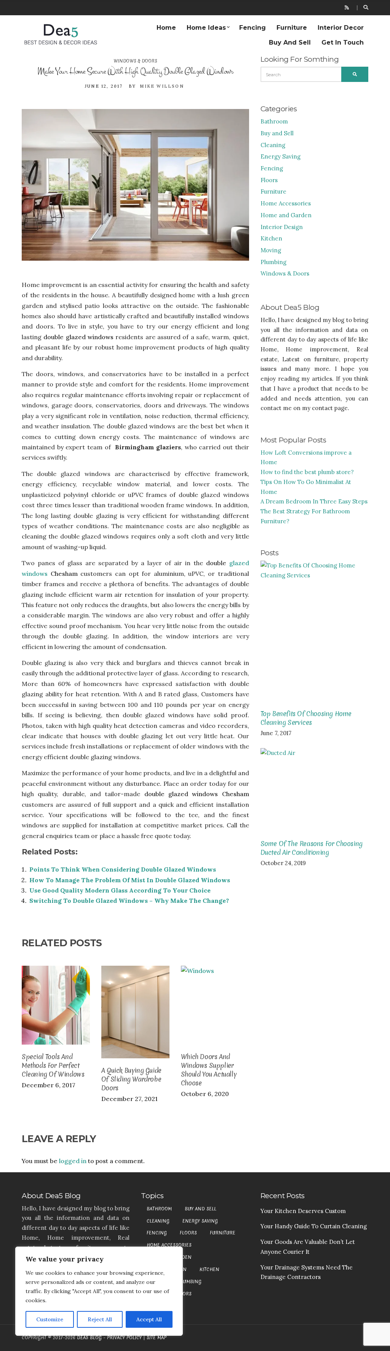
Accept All (149, 1319)
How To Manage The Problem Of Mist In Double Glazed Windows (129, 880)
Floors (269, 180)
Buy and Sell (290, 42)
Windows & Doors (135, 61)
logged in (72, 1161)
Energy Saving (280, 156)
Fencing (252, 27)
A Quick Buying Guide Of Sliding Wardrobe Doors (131, 1079)
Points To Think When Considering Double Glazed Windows (122, 869)
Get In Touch (342, 42)
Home (166, 27)
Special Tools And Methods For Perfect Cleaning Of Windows (53, 1065)
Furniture (292, 27)
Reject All (100, 1319)
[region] (99, 1291)
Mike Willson (162, 86)
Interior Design (282, 227)
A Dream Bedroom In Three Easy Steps (314, 501)
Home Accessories (286, 203)
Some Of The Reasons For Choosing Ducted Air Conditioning (312, 848)
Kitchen (271, 238)
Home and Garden (286, 215)
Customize (49, 1319)
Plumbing (273, 262)
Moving (271, 250)
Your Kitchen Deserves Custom (303, 1211)
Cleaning (273, 145)
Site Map (156, 1338)
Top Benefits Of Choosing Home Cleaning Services (306, 718)
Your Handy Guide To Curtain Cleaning (314, 1226)
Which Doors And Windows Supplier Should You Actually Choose (209, 1069)
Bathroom (274, 121)
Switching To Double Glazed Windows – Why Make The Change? (129, 900)
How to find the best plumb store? (307, 472)
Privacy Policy (124, 1338)
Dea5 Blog (89, 1338)
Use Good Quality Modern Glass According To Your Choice (120, 890)
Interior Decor (341, 27)
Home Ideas (206, 27)
